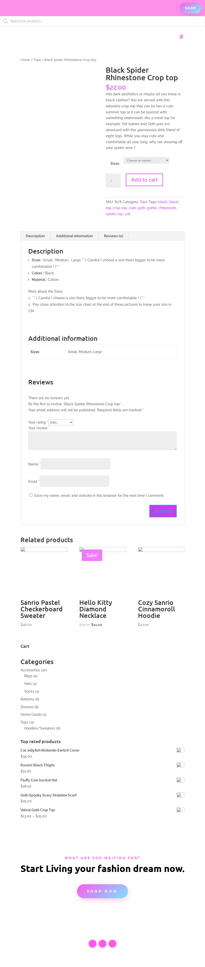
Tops (37, 60)
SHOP (190, 8)
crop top (120, 208)
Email (34, 481)
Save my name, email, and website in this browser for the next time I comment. (99, 496)
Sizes (114, 164)
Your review (39, 428)
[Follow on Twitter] (102, 944)
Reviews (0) (113, 236)
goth (141, 208)
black (163, 202)
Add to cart (144, 180)
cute (132, 208)
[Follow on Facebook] (92, 944)
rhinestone (167, 208)
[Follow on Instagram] (112, 944)
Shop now (102, 891)
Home (25, 60)
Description (35, 236)
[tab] (35, 236)
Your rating (38, 422)
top (120, 214)
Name (34, 464)
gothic (152, 208)
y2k (127, 214)
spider (111, 214)
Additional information (74, 236)
